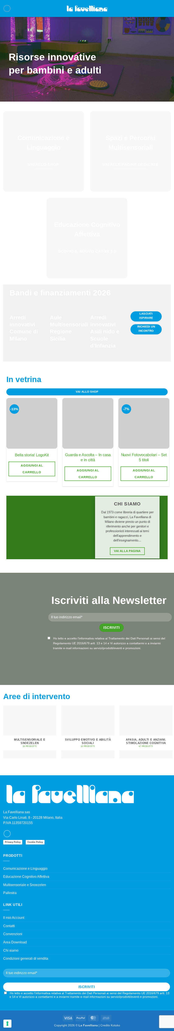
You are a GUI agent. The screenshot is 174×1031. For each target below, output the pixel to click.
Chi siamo (10, 950)
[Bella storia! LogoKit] (31, 423)
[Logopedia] (87, 8)
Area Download (15, 942)
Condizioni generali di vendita (25, 958)
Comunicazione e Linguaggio (25, 868)
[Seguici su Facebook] (7, 833)
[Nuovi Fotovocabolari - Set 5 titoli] (143, 423)
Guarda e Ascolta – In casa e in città (88, 457)
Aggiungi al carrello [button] (32, 469)
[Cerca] (162, 8)
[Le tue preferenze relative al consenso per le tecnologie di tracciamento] (7, 1024)
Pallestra (10, 893)
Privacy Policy (13, 842)
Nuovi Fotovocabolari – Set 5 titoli (144, 457)
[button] (7, 8)
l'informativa (86, 638)
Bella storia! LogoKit (32, 455)
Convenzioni (12, 934)
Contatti (9, 926)
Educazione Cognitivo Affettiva (26, 876)
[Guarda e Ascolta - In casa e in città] (87, 423)
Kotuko (115, 1025)
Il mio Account (13, 917)
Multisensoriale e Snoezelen (24, 885)
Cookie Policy (35, 842)
